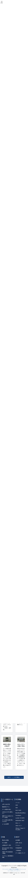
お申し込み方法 (6, 804)
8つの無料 (4, 842)
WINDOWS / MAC (19, 820)
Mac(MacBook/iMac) (20, 812)
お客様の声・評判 (6, 845)
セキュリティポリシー (15, 870)
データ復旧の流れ (6, 809)
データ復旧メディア (20, 853)
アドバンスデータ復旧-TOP (8, 869)
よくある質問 (5, 824)
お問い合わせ (18, 842)
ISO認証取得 (18, 848)
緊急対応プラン (6, 806)
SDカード (17, 823)
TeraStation (18, 815)
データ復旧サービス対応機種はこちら (14, 777)
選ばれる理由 (5, 840)
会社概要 (17, 840)
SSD (16, 807)
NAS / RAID (18, 810)
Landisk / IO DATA (19, 818)
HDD (16, 805)
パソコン (17, 802)
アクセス (17, 845)
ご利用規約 (18, 850)
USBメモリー (18, 825)
